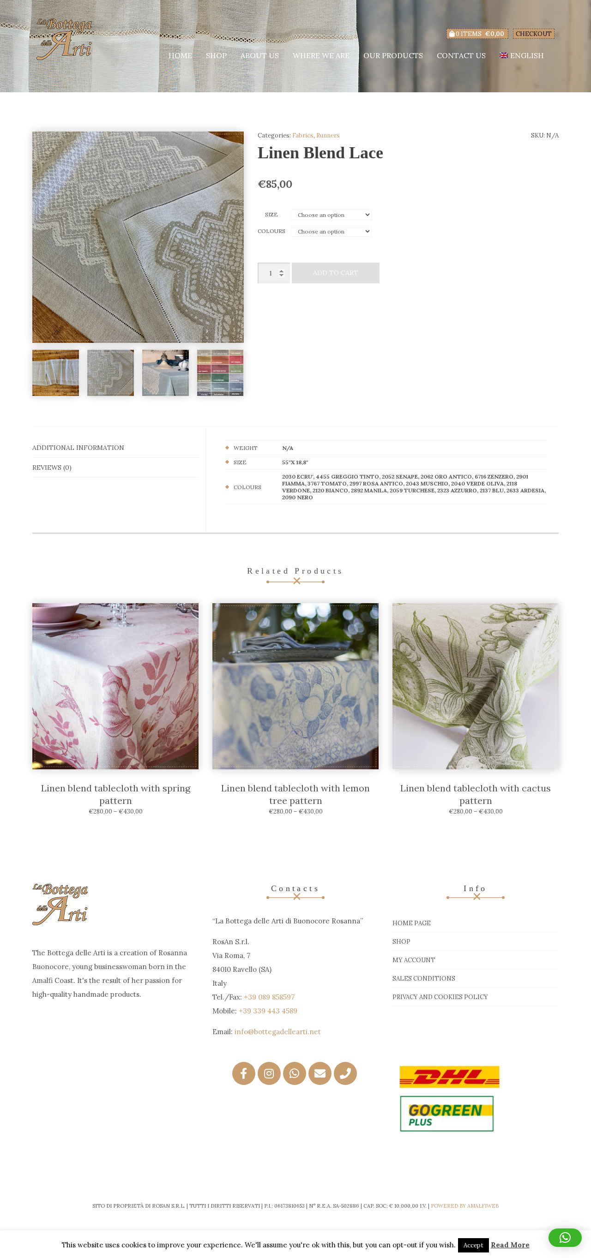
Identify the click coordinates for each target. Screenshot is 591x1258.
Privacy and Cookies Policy (440, 997)
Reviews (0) (52, 467)
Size (271, 214)
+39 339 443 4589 (268, 1010)
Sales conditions (423, 978)
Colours (271, 231)
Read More (510, 1244)
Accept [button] (473, 1245)
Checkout (534, 34)
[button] (565, 1237)
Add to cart (335, 273)
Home (180, 55)
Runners (328, 135)
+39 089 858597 (269, 997)
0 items (479, 34)
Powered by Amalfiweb (465, 1206)
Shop (216, 55)
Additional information (78, 447)
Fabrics (303, 135)
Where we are (321, 55)
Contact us (461, 55)
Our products (393, 55)
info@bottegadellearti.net (278, 1031)
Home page (411, 923)
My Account (413, 960)
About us (260, 55)
